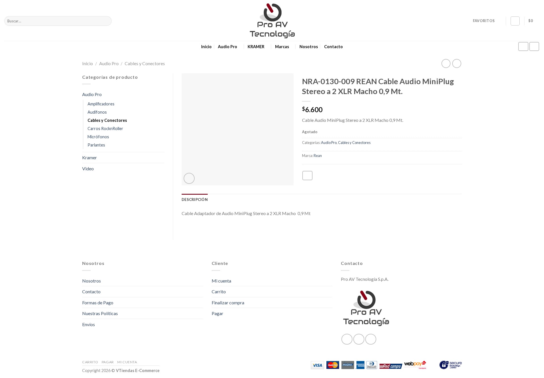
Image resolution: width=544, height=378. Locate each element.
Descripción (195, 199)
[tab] (195, 199)
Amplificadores (101, 103)
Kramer (89, 157)
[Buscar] (106, 21)
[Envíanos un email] (534, 46)
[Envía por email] (307, 175)
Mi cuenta (221, 280)
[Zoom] (189, 178)
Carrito (219, 291)
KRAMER (256, 46)
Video (88, 168)
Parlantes (96, 145)
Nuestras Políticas (100, 313)
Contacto (333, 46)
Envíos (88, 324)
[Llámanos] (370, 339)
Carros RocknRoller (105, 128)
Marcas (282, 46)
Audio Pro (227, 46)
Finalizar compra (228, 302)
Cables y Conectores (145, 63)
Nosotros (308, 46)
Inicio (206, 46)
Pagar (217, 313)
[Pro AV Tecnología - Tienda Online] (272, 20)
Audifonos (97, 112)
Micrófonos (98, 136)
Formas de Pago (97, 302)
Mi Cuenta (127, 362)
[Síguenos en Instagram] (523, 46)
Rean (318, 155)
